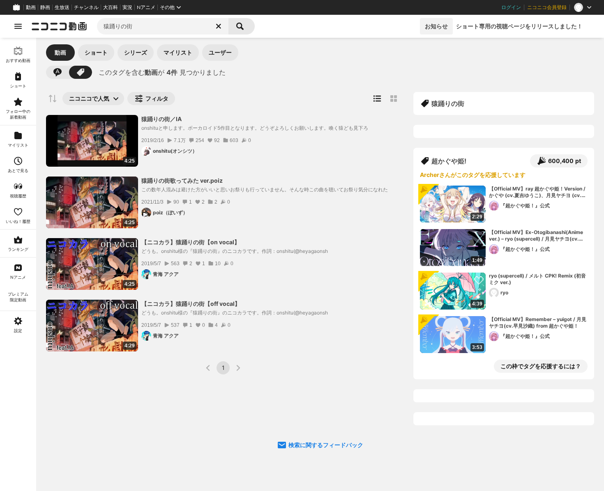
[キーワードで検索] (57, 72)
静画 (45, 7)
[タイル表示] (393, 98)
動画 (31, 7)
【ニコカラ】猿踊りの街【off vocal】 (190, 303)
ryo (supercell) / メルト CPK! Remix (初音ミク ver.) (537, 279)
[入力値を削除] (218, 26)
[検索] (241, 26)
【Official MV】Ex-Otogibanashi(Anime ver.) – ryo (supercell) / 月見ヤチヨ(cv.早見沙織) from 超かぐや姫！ (536, 236)
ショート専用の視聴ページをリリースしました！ (519, 26)
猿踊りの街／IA (161, 118)
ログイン (511, 7)
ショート (96, 52)
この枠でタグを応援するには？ (540, 366)
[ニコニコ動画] (59, 26)
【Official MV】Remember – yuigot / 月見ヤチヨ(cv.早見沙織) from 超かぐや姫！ (537, 322)
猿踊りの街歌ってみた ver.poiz (182, 180)
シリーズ (135, 52)
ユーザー (220, 52)
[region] (18, 264)
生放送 (62, 7)
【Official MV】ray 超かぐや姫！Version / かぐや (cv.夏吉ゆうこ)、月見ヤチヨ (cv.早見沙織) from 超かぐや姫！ (537, 193)
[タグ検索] (80, 72)
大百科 (110, 7)
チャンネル (86, 7)
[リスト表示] (377, 98)
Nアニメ (146, 7)
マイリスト (178, 52)
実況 (127, 7)
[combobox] (162, 26)
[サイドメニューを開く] (18, 26)
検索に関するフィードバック (325, 444)
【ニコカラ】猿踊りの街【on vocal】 (190, 242)
